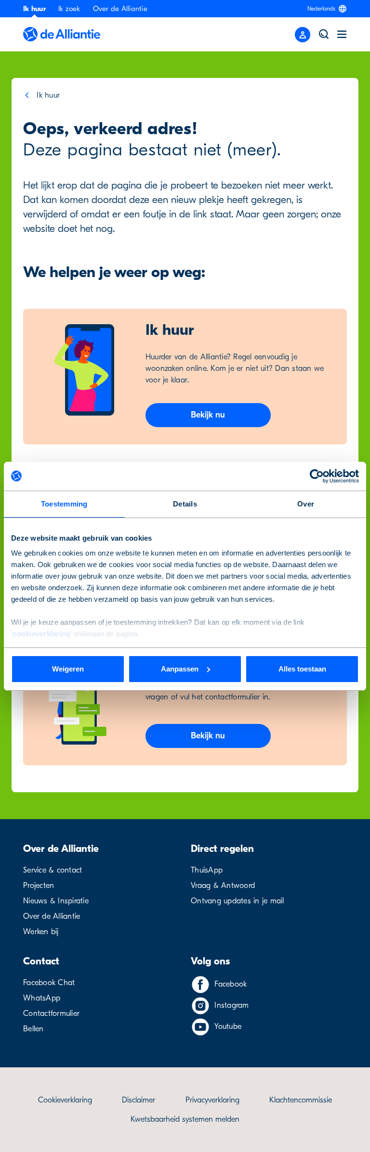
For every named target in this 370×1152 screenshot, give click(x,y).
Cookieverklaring (65, 1100)
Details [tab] (185, 504)
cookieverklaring (41, 634)
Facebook (230, 984)
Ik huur (34, 8)
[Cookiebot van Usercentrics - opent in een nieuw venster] (317, 476)
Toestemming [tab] (64, 504)
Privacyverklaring (212, 1100)
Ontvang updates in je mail (237, 901)
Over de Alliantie (120, 8)
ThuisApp (207, 870)
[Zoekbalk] (324, 34)
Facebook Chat (49, 982)
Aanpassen (179, 669)
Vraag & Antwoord (223, 885)
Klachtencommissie (300, 1100)
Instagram (231, 1005)
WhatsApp (41, 998)
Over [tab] (305, 504)
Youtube (227, 1026)
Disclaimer (138, 1100)
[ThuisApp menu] (302, 34)
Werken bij (41, 931)
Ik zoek (69, 8)
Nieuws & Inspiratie (56, 901)
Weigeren (68, 669)
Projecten (38, 885)
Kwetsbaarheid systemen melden (185, 1119)
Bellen (33, 1029)
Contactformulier (51, 1013)
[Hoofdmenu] (342, 34)
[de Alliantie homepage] (61, 34)
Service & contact (52, 870)
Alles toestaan (302, 669)
